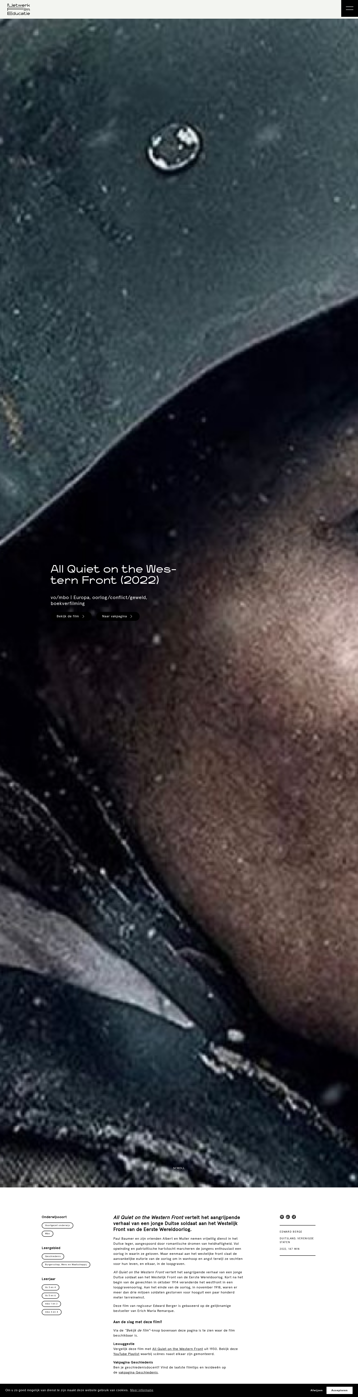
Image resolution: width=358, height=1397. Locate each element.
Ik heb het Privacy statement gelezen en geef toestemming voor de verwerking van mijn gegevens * (181, 743)
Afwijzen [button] (316, 1390)
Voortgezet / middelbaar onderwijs (174, 731)
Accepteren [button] (339, 1390)
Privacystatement (154, 752)
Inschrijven (155, 766)
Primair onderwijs (161, 725)
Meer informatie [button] (141, 1390)
